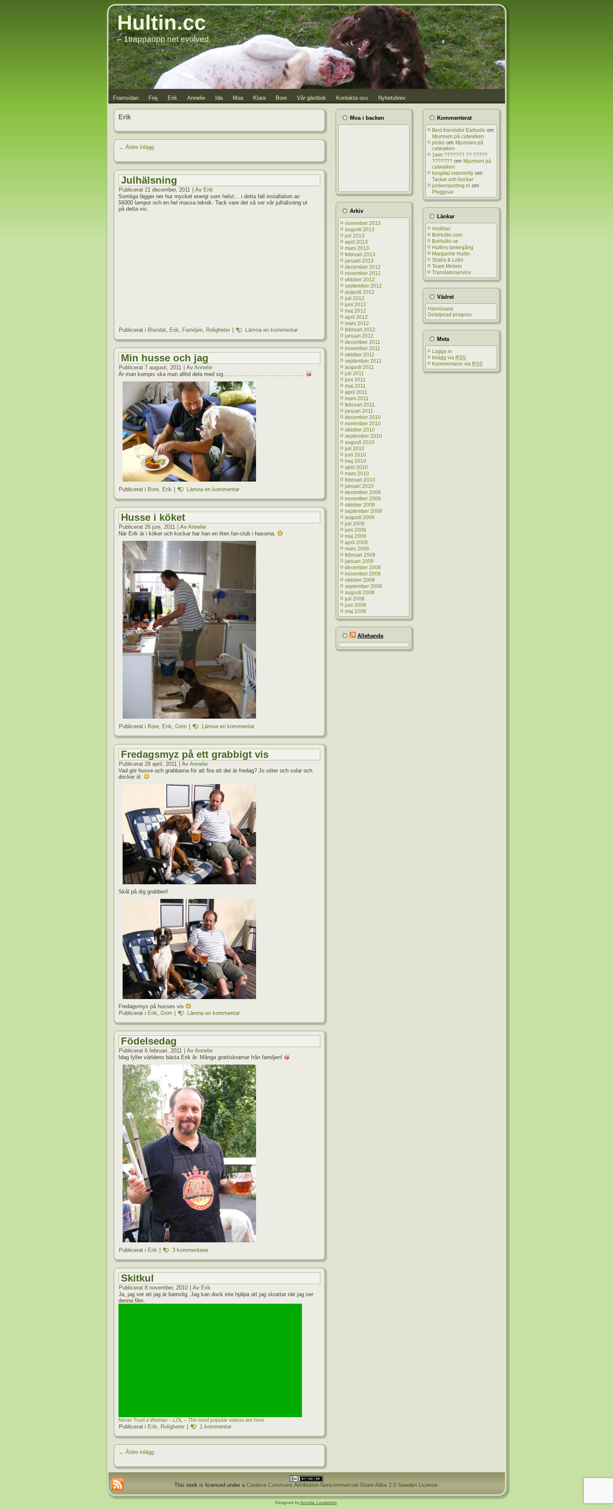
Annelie (196, 98)
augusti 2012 (359, 292)
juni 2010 (355, 455)
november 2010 (363, 423)
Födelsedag (149, 1041)
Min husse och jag (165, 357)
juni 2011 (355, 380)
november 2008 (363, 574)
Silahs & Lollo (447, 260)
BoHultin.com (447, 235)
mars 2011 (357, 398)
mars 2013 (357, 248)
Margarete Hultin (451, 254)
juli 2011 (354, 373)
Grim (181, 726)
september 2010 (363, 436)
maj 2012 (355, 311)
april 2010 (356, 467)
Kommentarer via (457, 364)
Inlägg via (449, 358)
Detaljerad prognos (450, 315)
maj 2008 (355, 611)
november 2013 (363, 223)
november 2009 (363, 499)
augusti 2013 (359, 229)
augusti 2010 (359, 442)
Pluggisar (443, 192)
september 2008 (363, 586)
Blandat (157, 330)
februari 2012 (360, 330)
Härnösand (440, 309)
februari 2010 (360, 480)
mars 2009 (357, 549)
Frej (153, 98)
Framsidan (125, 98)
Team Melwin (447, 266)
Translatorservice (451, 272)
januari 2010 (359, 486)
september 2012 (363, 286)
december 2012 (363, 267)
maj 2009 (355, 536)
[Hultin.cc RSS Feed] (117, 1484)
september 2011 (363, 361)
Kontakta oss (352, 98)
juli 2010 (354, 449)
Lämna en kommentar (271, 330)
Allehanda (370, 636)
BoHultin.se (445, 241)
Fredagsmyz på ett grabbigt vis (195, 754)
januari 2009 (359, 561)
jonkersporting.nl (451, 186)
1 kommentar (215, 1426)
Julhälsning (149, 180)
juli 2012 (354, 298)
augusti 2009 (359, 517)
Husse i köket (153, 517)
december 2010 (363, 417)
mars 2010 (357, 474)
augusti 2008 (359, 593)
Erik (172, 98)
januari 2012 (359, 336)
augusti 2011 (359, 367)
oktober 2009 (360, 505)
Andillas (441, 229)
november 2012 (363, 273)
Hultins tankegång (452, 247)
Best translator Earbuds (458, 130)
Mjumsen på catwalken (458, 136)
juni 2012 (355, 305)
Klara (259, 98)
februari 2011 (360, 405)
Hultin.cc (161, 22)
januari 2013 (359, 261)
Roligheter (218, 330)
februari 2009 (360, 555)
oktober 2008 (360, 580)
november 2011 (362, 348)
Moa (238, 98)
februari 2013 (360, 254)
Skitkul (137, 1278)
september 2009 (363, 511)
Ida (219, 98)
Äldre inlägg (136, 147)
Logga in (442, 351)
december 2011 (362, 342)
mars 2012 (357, 323)
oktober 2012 (360, 280)
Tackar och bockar (452, 179)
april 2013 (356, 242)
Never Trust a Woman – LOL (150, 1420)
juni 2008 (355, 605)
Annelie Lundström (318, 1502)
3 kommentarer (190, 1250)
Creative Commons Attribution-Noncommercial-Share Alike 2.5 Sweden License (341, 1485)
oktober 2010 (360, 430)
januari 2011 (359, 411)
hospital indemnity (452, 173)
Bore (281, 98)
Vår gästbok (311, 98)
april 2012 (356, 317)
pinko (438, 143)
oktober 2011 (359, 355)
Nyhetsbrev (392, 98)
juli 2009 (354, 524)
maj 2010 (355, 461)
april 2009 (356, 542)
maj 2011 (355, 386)
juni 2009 (355, 530)
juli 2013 (354, 236)
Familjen (192, 330)
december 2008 (363, 567)
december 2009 (363, 492)
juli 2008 (354, 599)
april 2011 (356, 392)
